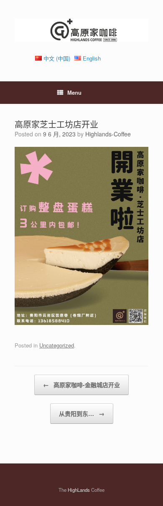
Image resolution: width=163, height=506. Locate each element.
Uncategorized (56, 345)
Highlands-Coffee (108, 134)
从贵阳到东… (81, 413)
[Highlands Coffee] (81, 30)
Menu (74, 92)
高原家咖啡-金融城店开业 (81, 384)
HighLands (79, 489)
